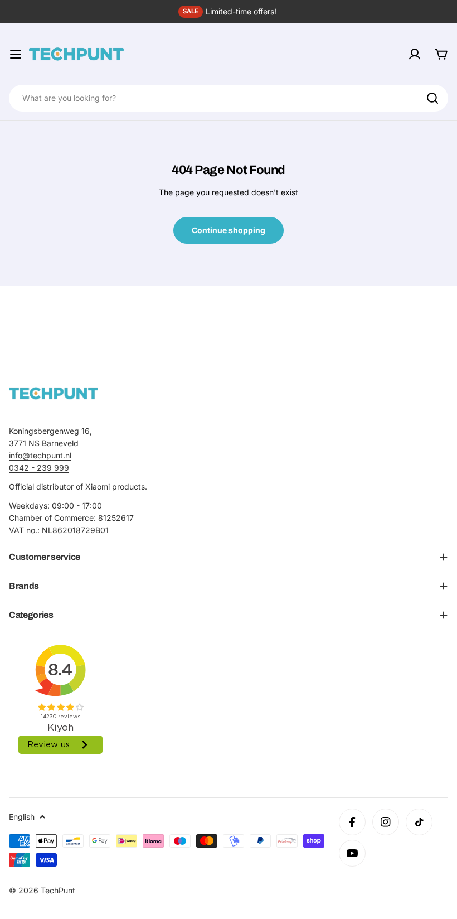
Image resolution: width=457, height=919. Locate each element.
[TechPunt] (53, 393)
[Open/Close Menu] (15, 54)
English (22, 816)
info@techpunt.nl (40, 455)
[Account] (414, 54)
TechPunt (58, 890)
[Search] (432, 98)
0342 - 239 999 (39, 467)
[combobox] (228, 98)
